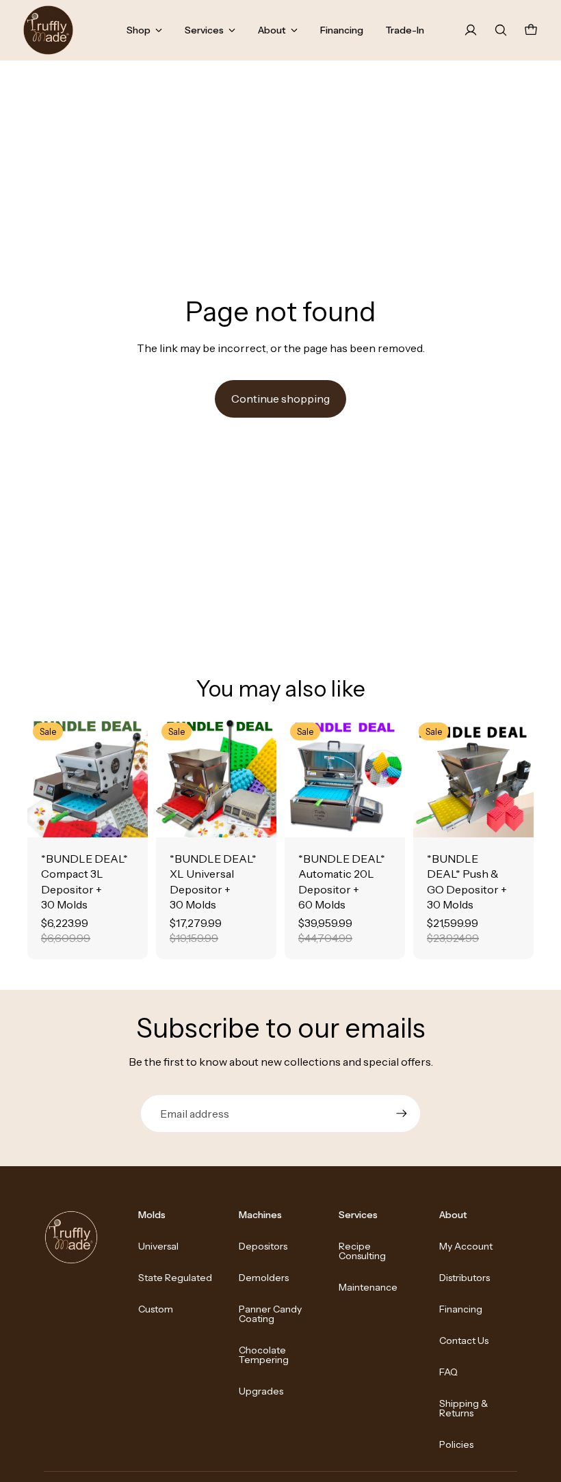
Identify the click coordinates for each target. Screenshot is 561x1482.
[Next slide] (137, 777)
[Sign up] (402, 1114)
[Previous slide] (38, 777)
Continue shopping (280, 398)
